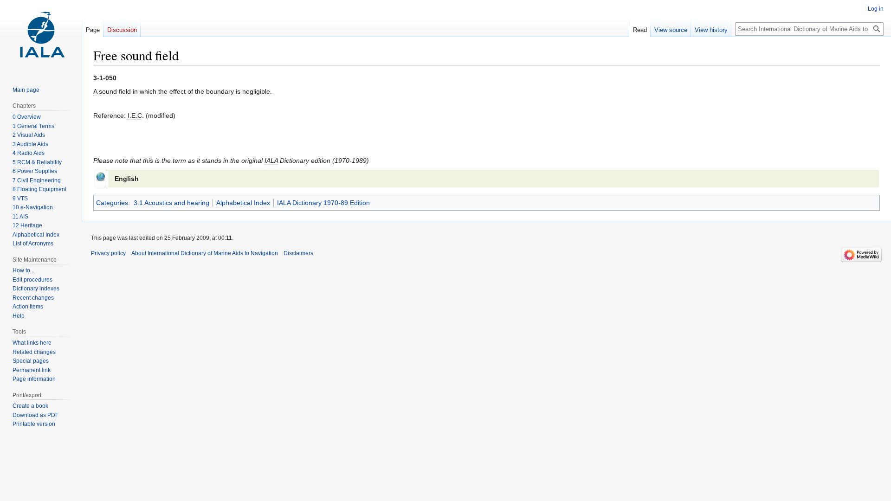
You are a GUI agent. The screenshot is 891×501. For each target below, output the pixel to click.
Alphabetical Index (243, 202)
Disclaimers (298, 253)
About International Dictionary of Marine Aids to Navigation (204, 253)
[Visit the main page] (41, 37)
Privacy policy (108, 253)
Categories (112, 202)
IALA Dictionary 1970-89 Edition (323, 202)
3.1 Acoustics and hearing (171, 202)
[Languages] (100, 176)
